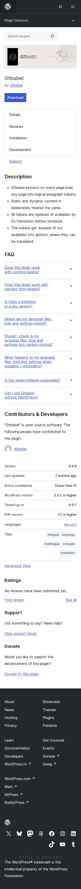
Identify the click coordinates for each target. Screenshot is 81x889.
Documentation (17, 748)
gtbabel (16, 85)
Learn (9, 740)
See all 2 (70, 524)
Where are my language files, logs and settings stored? (28, 321)
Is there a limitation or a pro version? (20, 304)
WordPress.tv (17, 764)
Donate (51, 756)
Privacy (10, 725)
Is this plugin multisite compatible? (32, 380)
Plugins (48, 717)
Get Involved (53, 740)
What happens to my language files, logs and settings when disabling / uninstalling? (29, 361)
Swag (49, 764)
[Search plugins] (52, 36)
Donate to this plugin (21, 674)
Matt (10, 786)
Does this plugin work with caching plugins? (22, 270)
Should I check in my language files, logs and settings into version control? (28, 340)
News (9, 710)
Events (48, 748)
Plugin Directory (16, 20)
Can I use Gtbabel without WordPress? (21, 395)
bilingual (53, 534)
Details (14, 114)
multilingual (52, 544)
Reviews (16, 126)
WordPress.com (19, 778)
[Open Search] (60, 6)
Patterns (50, 725)
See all (71, 600)
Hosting (10, 717)
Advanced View (17, 566)
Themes (49, 710)
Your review (14, 600)
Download (15, 97)
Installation (18, 138)
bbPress (13, 794)
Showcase (51, 701)
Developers (13, 756)
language (68, 534)
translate (69, 544)
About (9, 701)
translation (68, 553)
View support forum (20, 633)
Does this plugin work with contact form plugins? (26, 287)
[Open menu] (74, 6)
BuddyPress (16, 802)
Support (15, 161)
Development (20, 149)
